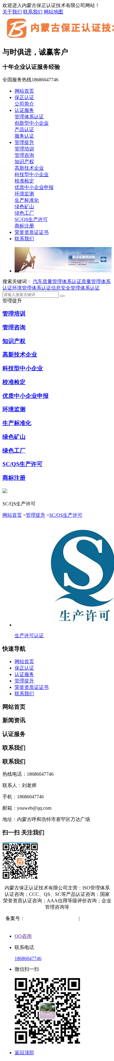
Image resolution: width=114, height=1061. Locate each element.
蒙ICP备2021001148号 (48, 918)
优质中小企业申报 (34, 187)
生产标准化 (27, 200)
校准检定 (24, 180)
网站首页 (24, 91)
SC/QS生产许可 (31, 219)
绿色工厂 (24, 213)
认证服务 (24, 110)
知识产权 (24, 161)
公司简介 (24, 103)
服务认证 (24, 136)
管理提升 (24, 142)
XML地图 (57, 924)
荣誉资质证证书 (32, 232)
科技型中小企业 (32, 174)
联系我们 (33, 11)
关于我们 (12, 11)
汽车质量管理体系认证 (57, 281)
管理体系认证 (29, 116)
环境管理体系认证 (31, 287)
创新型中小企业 (32, 123)
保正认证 (24, 97)
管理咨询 (24, 155)
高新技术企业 (29, 168)
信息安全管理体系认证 (75, 287)
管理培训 (24, 148)
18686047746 (28, 958)
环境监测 (24, 193)
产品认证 (24, 129)
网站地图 (53, 11)
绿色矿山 (24, 206)
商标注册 (24, 225)
